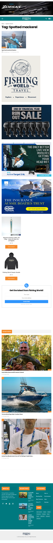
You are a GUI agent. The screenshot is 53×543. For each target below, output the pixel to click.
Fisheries (39, 514)
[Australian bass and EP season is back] (26, 353)
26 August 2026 (6, 374)
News (3, 369)
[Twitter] (6, 503)
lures (38, 516)
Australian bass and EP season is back (13, 372)
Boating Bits (5, 411)
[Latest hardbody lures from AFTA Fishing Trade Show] (26, 436)
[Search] (46, 19)
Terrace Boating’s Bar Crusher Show (12, 414)
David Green (7, 52)
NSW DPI (42, 516)
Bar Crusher (39, 511)
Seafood (47, 516)
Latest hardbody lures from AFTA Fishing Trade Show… (17, 456)
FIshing (43, 514)
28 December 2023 (15, 52)
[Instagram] (13, 503)
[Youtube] (9, 503)
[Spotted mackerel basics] (14, 39)
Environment (47, 496)
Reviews (46, 502)
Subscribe (26, 301)
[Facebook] (3, 503)
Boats (45, 511)
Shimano (38, 518)
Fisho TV (38, 502)
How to (4, 47)
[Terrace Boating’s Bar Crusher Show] (26, 394)
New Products (39, 499)
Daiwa (49, 511)
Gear (3, 453)
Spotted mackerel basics (9, 50)
